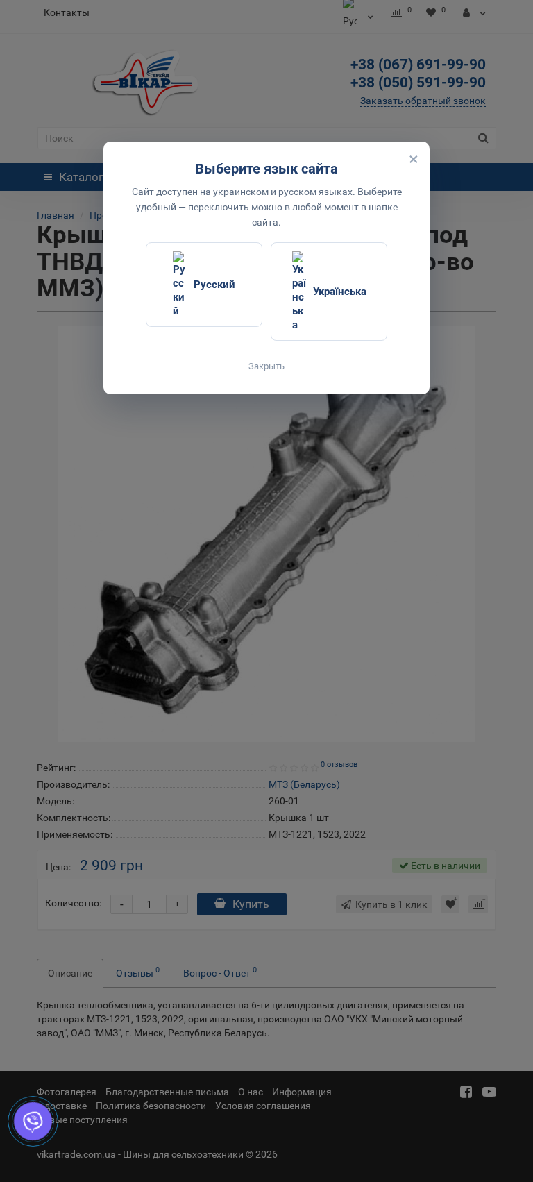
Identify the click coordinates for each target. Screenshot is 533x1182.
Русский (214, 284)
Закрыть (266, 366)
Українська (339, 291)
